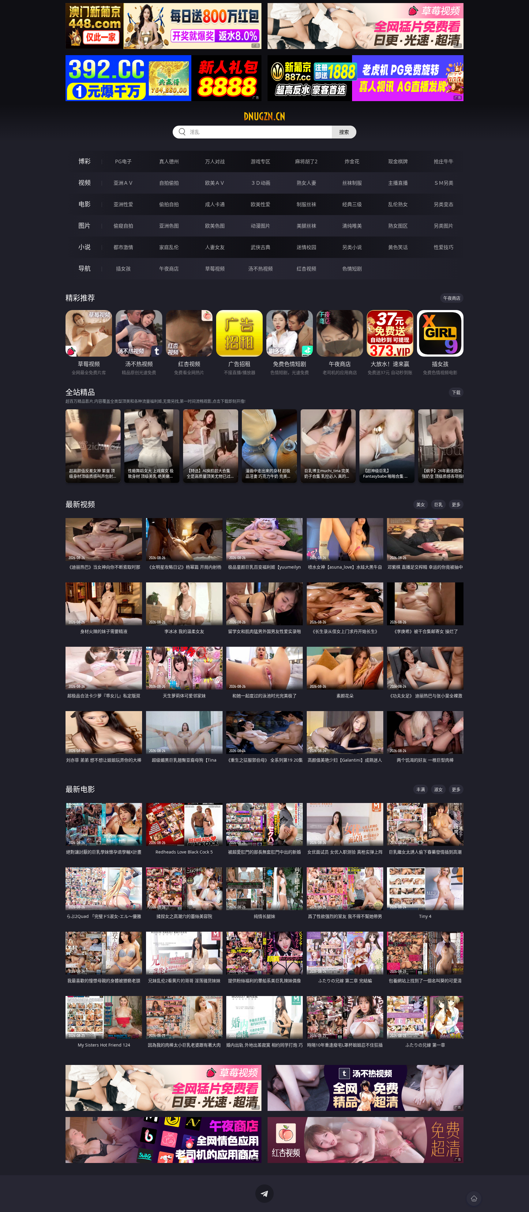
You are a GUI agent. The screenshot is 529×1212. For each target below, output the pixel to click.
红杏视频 (306, 268)
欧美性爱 (260, 204)
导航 (84, 268)
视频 (84, 183)
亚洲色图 (169, 225)
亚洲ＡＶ (123, 183)
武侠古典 (260, 247)
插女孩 (123, 268)
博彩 (84, 161)
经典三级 (352, 204)
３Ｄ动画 (260, 183)
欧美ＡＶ (215, 183)
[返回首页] (474, 1198)
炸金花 (352, 161)
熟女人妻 (306, 183)
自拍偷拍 (169, 183)
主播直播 (398, 183)
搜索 (344, 132)
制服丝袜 (306, 204)
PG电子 (123, 161)
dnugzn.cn (264, 116)
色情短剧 (352, 268)
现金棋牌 (398, 161)
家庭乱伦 (169, 247)
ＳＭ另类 (443, 183)
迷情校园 (306, 247)
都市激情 (123, 247)
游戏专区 (260, 161)
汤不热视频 (260, 268)
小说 (84, 247)
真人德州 (169, 161)
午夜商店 (169, 268)
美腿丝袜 (306, 225)
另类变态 (443, 204)
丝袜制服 (352, 183)
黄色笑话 (398, 247)
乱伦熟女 (398, 204)
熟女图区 (398, 225)
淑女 (438, 789)
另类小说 (352, 247)
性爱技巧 (443, 247)
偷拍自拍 (169, 204)
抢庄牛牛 (443, 161)
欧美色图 (215, 225)
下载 (456, 392)
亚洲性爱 (123, 204)
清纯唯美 (352, 225)
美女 (420, 504)
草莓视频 (215, 268)
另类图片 (443, 225)
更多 (456, 504)
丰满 (420, 789)
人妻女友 (215, 247)
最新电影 (80, 789)
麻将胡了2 (306, 161)
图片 (84, 226)
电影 (84, 204)
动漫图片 (260, 225)
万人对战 (215, 161)
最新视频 (80, 504)
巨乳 (438, 504)
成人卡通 (215, 204)
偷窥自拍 (123, 225)
